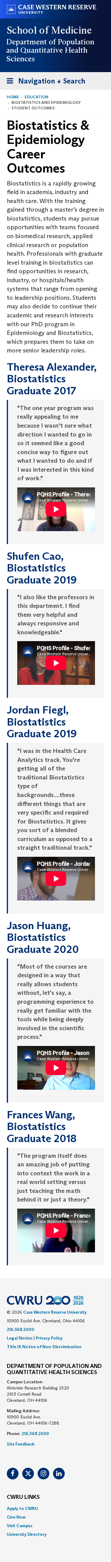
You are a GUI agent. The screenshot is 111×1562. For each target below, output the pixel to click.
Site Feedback (21, 1444)
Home (13, 97)
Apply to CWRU (22, 1508)
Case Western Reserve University (55, 1312)
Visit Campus (19, 1525)
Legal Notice (19, 1338)
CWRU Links (23, 1497)
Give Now (16, 1517)
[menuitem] (55, 1508)
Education (36, 97)
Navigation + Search (44, 83)
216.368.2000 (20, 1329)
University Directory (27, 1534)
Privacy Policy (49, 1338)
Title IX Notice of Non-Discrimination (44, 1346)
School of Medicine (49, 30)
